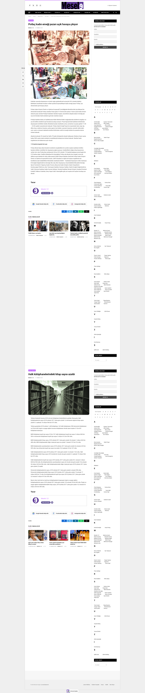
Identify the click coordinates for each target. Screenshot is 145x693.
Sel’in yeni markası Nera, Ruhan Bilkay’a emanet (36, 543)
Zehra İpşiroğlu (97, 334)
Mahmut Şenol (106, 230)
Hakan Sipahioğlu (98, 207)
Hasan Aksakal (97, 205)
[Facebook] (23, 72)
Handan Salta (97, 204)
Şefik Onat (96, 349)
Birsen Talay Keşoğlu (99, 140)
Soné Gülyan (97, 281)
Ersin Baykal (97, 168)
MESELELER (47, 12)
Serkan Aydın (107, 281)
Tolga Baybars (106, 300)
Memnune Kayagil (108, 236)
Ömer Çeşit (107, 258)
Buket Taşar (107, 137)
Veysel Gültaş (97, 319)
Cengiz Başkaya (98, 151)
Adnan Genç (97, 123)
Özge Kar (106, 257)
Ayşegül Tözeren (98, 126)
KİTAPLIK (57, 12)
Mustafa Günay (108, 232)
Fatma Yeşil (106, 187)
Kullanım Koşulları (95, 684)
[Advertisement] (105, 74)
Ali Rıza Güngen (109, 126)
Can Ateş (106, 150)
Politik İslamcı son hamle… (34, 233)
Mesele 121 (31, 27)
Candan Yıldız (97, 150)
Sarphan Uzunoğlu (98, 286)
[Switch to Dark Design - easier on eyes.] (114, 12)
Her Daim (31, 20)
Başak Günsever (98, 139)
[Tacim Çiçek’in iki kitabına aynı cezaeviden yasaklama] (58, 535)
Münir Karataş (97, 232)
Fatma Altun (108, 182)
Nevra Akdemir (97, 246)
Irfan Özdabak (97, 215)
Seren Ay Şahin (108, 289)
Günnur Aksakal (98, 196)
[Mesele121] (72, 5)
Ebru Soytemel (97, 173)
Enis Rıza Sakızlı (108, 173)
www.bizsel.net (45, 684)
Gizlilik (106, 684)
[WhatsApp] (23, 86)
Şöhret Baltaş (106, 349)
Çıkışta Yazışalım (98, 153)
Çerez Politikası (86, 684)
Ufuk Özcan (107, 311)
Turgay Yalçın (97, 302)
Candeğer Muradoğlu (99, 148)
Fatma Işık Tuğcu (98, 184)
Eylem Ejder (106, 168)
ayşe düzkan (105, 128)
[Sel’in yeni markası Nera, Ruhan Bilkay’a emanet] (37, 535)
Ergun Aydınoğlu (98, 171)
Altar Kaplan (106, 123)
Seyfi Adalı (96, 283)
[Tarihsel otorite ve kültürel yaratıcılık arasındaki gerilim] (79, 226)
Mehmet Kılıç (97, 236)
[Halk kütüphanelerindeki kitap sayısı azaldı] (58, 398)
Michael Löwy (97, 238)
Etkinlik (95, 12)
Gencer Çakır (97, 195)
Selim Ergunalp (97, 288)
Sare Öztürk (106, 291)
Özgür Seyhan (107, 255)
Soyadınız (96, 34)
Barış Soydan (97, 137)
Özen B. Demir (97, 255)
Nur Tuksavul (108, 246)
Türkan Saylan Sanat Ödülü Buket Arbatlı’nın (78, 543)
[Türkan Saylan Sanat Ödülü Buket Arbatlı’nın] (79, 535)
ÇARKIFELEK (76, 12)
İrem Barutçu (97, 342)
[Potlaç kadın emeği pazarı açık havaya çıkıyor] (58, 48)
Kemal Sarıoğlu (97, 222)
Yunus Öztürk (97, 326)
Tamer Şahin (97, 303)
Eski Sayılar (105, 12)
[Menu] (29, 12)
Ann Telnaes (106, 129)
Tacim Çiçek (97, 300)
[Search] (116, 12)
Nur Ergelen (96, 247)
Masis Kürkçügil (97, 235)
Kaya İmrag (107, 222)
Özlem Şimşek (97, 257)
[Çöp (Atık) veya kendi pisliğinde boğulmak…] (58, 226)
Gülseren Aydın (107, 195)
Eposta (95, 39)
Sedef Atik (96, 292)
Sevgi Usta (105, 283)
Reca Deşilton (97, 274)
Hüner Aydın (107, 204)
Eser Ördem (96, 174)
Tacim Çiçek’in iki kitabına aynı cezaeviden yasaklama (56, 543)
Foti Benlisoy (97, 187)
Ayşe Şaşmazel (97, 125)
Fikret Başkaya (39, 235)
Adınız (95, 29)
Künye (102, 684)
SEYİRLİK (66, 12)
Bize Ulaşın (112, 684)
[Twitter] (23, 75)
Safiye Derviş (97, 284)
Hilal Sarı (107, 205)
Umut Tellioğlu (97, 311)
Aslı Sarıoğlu (97, 121)
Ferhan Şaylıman (98, 185)
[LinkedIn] (23, 79)
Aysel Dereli (96, 129)
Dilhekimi (96, 160)
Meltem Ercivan (97, 233)
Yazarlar (87, 12)
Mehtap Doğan (108, 233)
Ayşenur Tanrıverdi (108, 121)
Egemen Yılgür (97, 170)
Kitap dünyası (32, 370)
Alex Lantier (107, 125)
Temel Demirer (107, 302)
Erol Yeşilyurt (109, 171)
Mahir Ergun (108, 235)
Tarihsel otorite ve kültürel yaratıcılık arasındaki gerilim (79, 234)
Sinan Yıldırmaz (97, 289)
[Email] (23, 82)
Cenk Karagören (109, 151)
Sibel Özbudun (107, 284)
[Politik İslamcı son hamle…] (37, 226)
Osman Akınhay (97, 258)
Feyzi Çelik (108, 185)
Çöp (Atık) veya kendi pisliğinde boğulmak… (57, 234)
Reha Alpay (106, 274)
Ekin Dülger (107, 170)
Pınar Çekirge (97, 266)
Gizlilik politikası (99, 44)
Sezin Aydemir (108, 288)
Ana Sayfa (38, 12)
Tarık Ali (105, 303)
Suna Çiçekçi (97, 291)
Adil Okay (96, 128)
